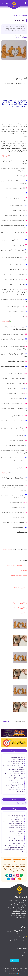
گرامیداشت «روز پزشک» (18, 763)
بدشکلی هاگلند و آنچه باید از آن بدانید (16, 843)
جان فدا (22, 829)
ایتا (19, 879)
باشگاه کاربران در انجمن (21, 613)
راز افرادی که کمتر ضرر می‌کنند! (17, 825)
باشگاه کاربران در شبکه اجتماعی (19, 588)
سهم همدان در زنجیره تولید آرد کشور (16, 761)
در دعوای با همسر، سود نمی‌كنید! (19, 575)
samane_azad (7, 549)
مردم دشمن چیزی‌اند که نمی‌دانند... (16, 769)
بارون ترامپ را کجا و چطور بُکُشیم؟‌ (16, 781)
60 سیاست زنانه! (18, 20)
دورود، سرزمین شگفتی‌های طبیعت (16, 827)
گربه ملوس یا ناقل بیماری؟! (18, 759)
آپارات (17, 875)
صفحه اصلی (24, 16)
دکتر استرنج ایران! (20, 791)
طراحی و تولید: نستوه (13, 973)
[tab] (14, 750)
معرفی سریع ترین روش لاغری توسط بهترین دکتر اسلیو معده (13, 766)
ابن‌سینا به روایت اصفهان (18, 771)
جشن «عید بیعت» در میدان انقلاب (16, 789)
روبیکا (14, 875)
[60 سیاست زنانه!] (14, 50)
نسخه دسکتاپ (14, 961)
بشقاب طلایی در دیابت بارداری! (17, 787)
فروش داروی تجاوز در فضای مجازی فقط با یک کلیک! (14, 840)
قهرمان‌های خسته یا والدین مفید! (16, 838)
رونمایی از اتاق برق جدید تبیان (17, 834)
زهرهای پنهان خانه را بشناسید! (17, 836)
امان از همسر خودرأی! (22, 570)
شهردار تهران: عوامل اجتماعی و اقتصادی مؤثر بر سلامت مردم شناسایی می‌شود (14, 774)
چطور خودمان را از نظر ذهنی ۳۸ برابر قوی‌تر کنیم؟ (13, 821)
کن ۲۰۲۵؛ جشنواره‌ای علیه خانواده (16, 823)
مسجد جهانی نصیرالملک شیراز (17, 783)
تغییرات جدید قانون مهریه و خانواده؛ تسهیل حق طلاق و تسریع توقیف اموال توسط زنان (13, 846)
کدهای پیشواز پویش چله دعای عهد (16, 819)
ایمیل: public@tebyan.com (17, 940)
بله (6, 875)
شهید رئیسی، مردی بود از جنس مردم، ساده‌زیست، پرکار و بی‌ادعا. (15, 816)
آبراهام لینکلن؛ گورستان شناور (17, 757)
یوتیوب (15, 879)
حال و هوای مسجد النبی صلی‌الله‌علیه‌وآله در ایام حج (14, 850)
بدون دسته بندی (15, 16)
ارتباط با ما (23, 953)
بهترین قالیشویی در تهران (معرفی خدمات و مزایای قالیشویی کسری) (14, 777)
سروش (10, 875)
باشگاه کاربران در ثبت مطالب (20, 608)
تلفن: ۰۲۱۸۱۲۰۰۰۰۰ (21, 937)
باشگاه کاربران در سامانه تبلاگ (20, 603)
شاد (21, 875)
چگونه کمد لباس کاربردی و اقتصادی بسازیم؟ (14, 785)
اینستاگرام (12, 879)
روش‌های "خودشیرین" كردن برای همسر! (17, 566)
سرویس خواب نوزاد (21, 803)
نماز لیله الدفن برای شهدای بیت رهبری (15, 831)
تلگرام (8, 879)
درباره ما (23, 956)
